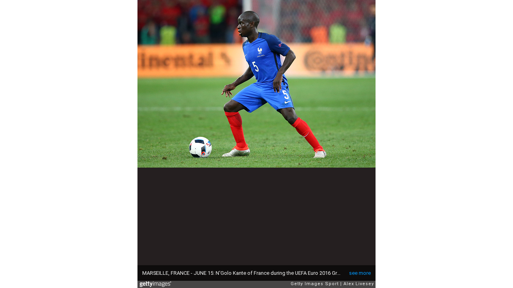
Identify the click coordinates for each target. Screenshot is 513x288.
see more (360, 273)
